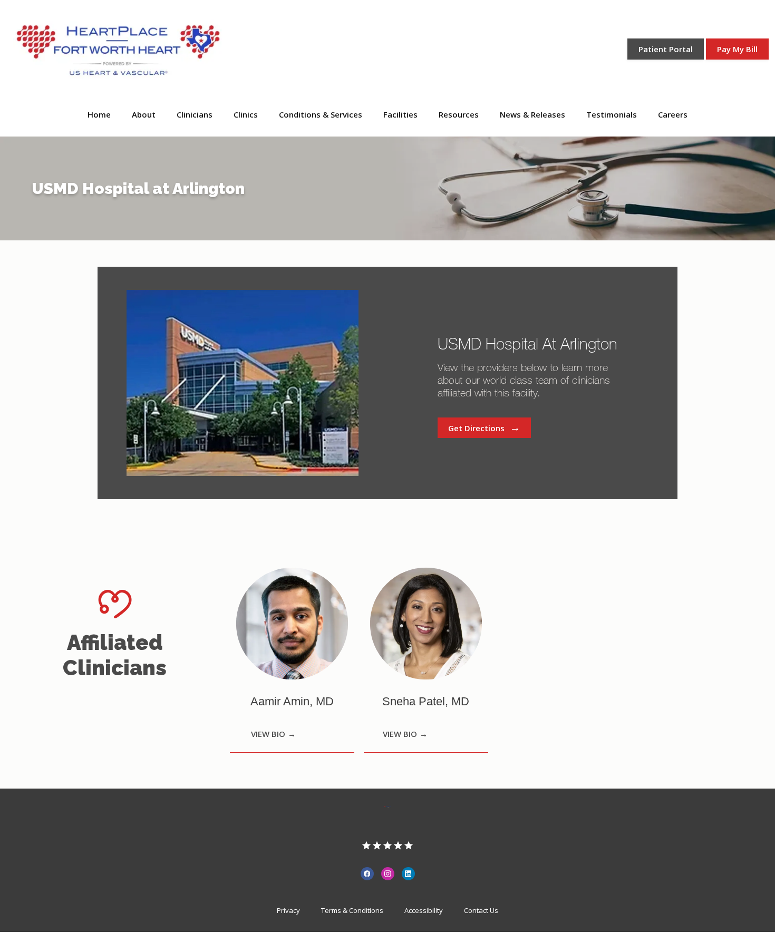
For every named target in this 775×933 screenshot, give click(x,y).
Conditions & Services (320, 114)
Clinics (246, 114)
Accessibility (423, 910)
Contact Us (481, 910)
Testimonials (611, 114)
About (144, 114)
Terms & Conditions (352, 910)
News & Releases (532, 114)
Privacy (288, 910)
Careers (672, 114)
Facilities (400, 114)
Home (99, 114)
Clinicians (194, 114)
